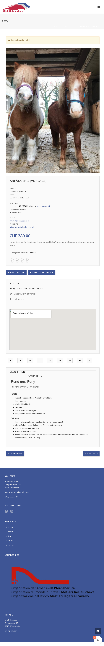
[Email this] (80, 360)
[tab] (17, 372)
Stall (10, 536)
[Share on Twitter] (20, 360)
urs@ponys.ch (11, 631)
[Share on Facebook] (10, 360)
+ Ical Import (16, 272)
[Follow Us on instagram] (11, 511)
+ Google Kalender (41, 272)
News (10, 540)
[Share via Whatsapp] (89, 360)
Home (56, 26)
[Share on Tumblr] (40, 360)
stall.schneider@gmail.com (17, 492)
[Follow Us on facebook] (6, 511)
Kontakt (11, 545)
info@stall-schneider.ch (20, 221)
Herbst (75, 26)
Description (17, 371)
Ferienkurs (65, 26)
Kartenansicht (43, 206)
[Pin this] (60, 360)
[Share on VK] (70, 360)
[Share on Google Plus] (50, 360)
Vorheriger (16, 453)
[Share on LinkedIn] (30, 360)
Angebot (11, 532)
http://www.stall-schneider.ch (22, 227)
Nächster (90, 453)
